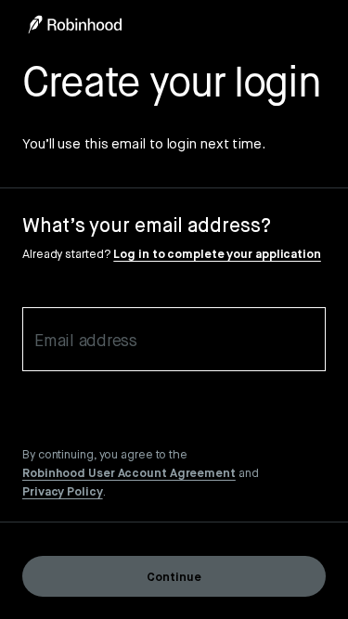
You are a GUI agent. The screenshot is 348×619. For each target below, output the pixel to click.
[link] (129, 472)
